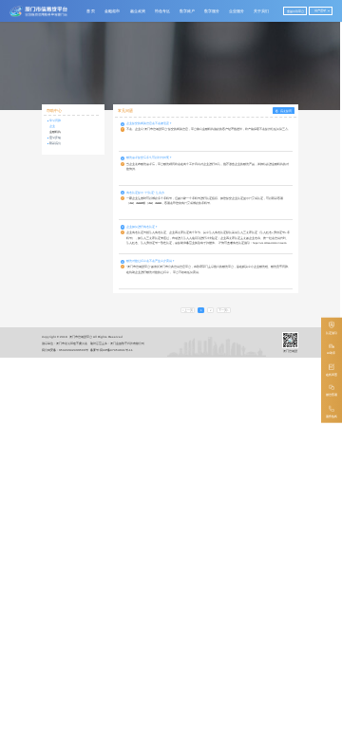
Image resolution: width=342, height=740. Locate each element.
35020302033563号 (73, 350)
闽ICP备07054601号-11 (116, 350)
